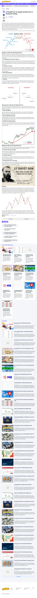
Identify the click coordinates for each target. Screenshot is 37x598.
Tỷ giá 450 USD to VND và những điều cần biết (23, 425)
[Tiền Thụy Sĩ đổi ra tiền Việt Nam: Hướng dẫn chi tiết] (7, 479)
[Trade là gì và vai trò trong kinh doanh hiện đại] (7, 462)
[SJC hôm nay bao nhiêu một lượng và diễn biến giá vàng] (7, 402)
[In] (4, 21)
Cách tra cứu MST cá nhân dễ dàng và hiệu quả (23, 467)
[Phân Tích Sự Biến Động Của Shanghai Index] (7, 411)
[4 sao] (14, 215)
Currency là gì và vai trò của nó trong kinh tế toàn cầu (18, 274)
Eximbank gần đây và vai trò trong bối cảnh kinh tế (23, 442)
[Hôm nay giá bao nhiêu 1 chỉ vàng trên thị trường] (7, 334)
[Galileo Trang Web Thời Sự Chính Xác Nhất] (6, 1)
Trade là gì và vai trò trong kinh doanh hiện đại (23, 459)
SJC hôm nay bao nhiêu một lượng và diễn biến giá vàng (6, 309)
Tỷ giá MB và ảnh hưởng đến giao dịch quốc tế (7, 291)
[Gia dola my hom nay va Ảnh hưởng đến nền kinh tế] (7, 436)
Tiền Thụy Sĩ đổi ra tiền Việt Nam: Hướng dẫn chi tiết (24, 476)
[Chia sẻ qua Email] (4, 18)
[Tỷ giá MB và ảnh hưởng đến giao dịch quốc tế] (7, 377)
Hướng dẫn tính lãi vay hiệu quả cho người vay (23, 484)
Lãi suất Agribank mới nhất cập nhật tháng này (18, 291)
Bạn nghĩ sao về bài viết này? (5, 215)
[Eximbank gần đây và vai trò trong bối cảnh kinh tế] (7, 445)
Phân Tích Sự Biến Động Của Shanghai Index (22, 408)
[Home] (4, 12)
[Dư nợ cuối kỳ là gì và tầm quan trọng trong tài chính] (7, 453)
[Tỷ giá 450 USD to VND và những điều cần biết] (7, 428)
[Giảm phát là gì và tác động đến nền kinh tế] (7, 326)
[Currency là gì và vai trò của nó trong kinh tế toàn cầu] (7, 359)
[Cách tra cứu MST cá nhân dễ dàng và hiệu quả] (7, 470)
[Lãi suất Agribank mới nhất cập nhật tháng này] (7, 385)
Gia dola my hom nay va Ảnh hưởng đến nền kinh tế (24, 433)
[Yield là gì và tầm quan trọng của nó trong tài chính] (7, 394)
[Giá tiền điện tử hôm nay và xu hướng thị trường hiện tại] (7, 589)
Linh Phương (10, 16)
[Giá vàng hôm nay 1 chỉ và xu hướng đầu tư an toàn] (7, 351)
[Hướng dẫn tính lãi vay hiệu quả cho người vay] (7, 487)
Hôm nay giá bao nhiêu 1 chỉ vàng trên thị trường (18, 255)
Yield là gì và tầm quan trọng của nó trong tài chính (29, 291)
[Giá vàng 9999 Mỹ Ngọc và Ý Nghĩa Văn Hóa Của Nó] (7, 420)
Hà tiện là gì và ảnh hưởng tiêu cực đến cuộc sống (29, 255)
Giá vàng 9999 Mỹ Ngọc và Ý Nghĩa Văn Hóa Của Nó (24, 417)
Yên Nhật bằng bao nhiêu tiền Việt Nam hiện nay (23, 595)
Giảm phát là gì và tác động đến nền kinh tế (7, 255)
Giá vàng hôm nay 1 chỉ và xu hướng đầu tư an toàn (7, 274)
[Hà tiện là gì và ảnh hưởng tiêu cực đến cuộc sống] (7, 342)
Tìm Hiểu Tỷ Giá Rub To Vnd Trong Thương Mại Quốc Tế (30, 274)
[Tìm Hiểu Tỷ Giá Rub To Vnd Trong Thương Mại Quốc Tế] (7, 368)
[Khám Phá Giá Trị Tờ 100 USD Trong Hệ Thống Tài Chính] (7, 580)
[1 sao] (10, 215)
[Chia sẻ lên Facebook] (4, 15)
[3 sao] (12, 215)
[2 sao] (11, 215)
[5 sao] (15, 215)
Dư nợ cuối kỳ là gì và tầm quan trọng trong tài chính (24, 450)
